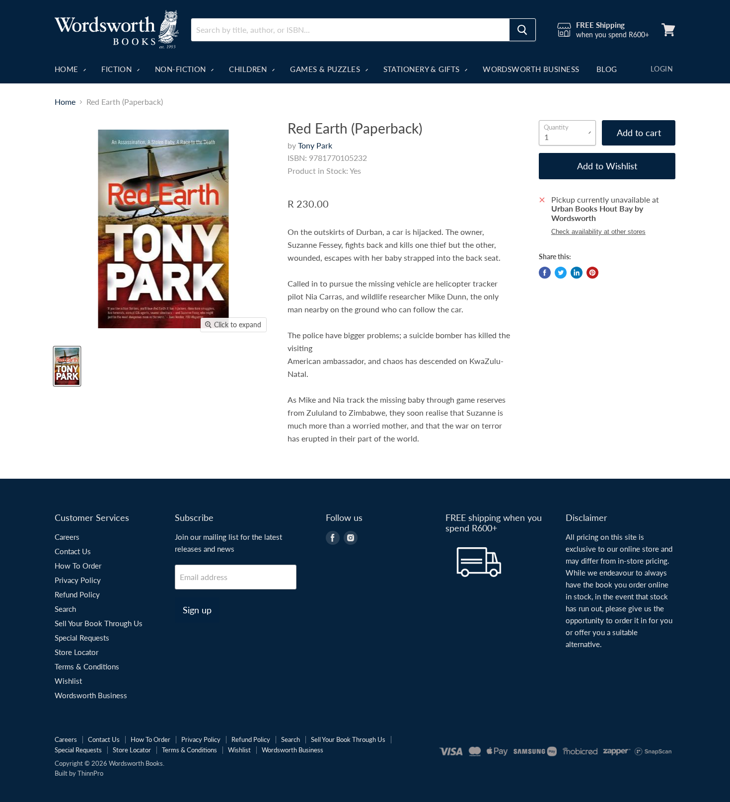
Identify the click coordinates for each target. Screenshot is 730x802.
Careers (67, 536)
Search (65, 608)
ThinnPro (90, 773)
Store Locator (76, 652)
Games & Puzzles (326, 69)
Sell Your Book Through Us (99, 623)
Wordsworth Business (531, 69)
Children (249, 69)
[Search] (522, 29)
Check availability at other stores (598, 231)
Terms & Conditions (87, 666)
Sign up (197, 609)
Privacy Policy (78, 580)
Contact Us (73, 551)
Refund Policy (77, 594)
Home (67, 69)
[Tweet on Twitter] (561, 273)
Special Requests (82, 637)
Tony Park (315, 145)
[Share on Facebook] (545, 273)
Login (662, 69)
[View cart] (668, 29)
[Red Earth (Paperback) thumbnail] (67, 366)
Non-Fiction (181, 69)
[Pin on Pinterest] (592, 273)
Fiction (117, 69)
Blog (606, 69)
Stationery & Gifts (422, 69)
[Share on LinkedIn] (577, 273)
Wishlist (68, 680)
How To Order (78, 565)
